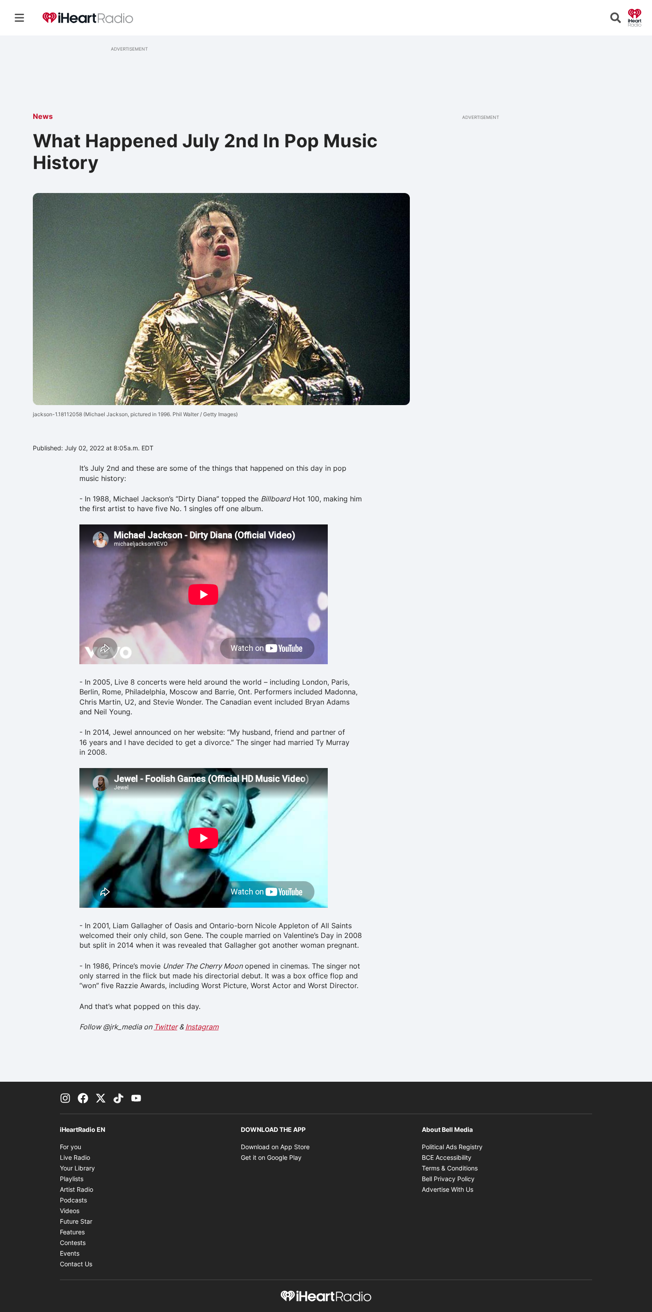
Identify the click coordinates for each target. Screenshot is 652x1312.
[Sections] (19, 18)
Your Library (77, 1168)
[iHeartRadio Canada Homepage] (88, 18)
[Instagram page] (65, 1097)
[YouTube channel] (136, 1097)
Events (69, 1253)
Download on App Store (275, 1146)
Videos (69, 1210)
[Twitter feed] (100, 1097)
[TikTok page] (118, 1097)
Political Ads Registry (452, 1146)
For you (70, 1146)
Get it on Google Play (271, 1157)
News (43, 116)
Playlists (71, 1178)
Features (72, 1232)
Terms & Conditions (450, 1168)
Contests (73, 1242)
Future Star (76, 1221)
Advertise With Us (447, 1189)
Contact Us (76, 1264)
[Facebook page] (83, 1097)
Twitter (165, 1026)
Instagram (202, 1026)
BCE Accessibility (446, 1157)
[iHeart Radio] (634, 16)
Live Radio (75, 1157)
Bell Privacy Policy (448, 1178)
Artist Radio (76, 1189)
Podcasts (73, 1200)
